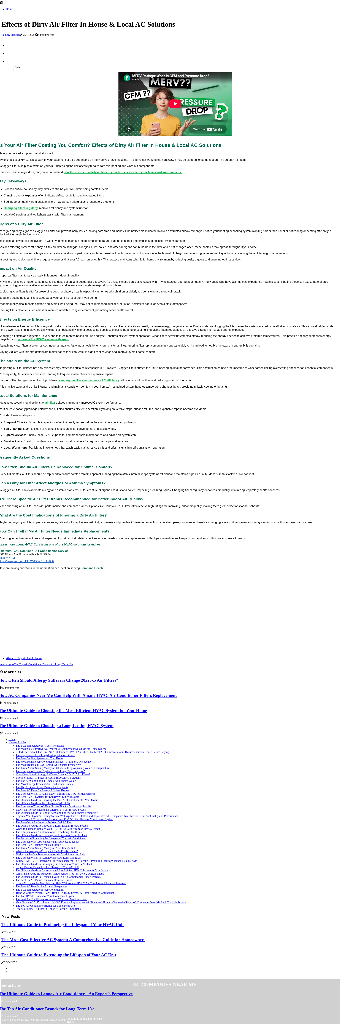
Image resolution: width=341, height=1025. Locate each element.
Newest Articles (17, 742)
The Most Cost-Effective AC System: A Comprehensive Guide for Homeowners (61, 748)
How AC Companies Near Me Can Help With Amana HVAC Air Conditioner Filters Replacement (71, 883)
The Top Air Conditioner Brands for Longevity (42, 787)
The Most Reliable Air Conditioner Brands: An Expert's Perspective (53, 761)
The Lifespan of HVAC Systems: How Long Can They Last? (50, 771)
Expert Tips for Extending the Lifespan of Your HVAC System (51, 809)
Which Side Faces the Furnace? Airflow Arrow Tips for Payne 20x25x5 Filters (60, 873)
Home (9, 8)
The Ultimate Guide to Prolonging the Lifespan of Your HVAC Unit (54, 864)
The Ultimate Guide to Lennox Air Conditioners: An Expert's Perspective (57, 812)
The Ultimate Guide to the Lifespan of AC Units (43, 803)
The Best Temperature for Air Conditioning (40, 889)
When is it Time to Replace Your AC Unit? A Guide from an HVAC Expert (58, 828)
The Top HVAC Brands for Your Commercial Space (45, 896)
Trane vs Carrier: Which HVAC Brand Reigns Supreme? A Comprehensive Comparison (65, 892)
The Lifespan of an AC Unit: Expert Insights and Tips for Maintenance (55, 793)
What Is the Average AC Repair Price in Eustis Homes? (47, 851)
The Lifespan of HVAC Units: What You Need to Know (47, 841)
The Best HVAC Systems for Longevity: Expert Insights (47, 796)
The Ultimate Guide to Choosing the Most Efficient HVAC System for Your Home (62, 870)
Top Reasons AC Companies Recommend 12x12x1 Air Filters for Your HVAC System (64, 819)
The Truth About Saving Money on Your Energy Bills (46, 848)
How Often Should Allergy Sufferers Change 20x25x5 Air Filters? (53, 774)
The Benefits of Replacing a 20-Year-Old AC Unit (44, 822)
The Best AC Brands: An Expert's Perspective (41, 886)
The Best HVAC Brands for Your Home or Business (45, 880)
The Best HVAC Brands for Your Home (38, 844)
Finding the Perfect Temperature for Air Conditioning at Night (50, 854)
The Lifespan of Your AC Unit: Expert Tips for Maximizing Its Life (53, 806)
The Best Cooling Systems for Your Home (39, 758)
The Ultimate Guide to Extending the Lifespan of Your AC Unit (51, 835)
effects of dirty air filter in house (24, 658)
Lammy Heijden (10, 34)
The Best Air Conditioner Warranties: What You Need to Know (51, 899)
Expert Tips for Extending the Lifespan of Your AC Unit (47, 867)
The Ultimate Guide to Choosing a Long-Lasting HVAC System (52, 825)
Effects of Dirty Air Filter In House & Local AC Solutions (48, 777)
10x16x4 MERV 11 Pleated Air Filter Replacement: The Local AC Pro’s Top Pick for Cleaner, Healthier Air (76, 860)
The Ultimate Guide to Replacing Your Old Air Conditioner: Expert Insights (58, 876)
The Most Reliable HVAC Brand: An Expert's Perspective (48, 764)
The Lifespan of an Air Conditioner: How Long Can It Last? (49, 832)
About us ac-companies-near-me (84, 1018)
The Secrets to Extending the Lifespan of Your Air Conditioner (51, 838)
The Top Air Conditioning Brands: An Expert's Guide (46, 780)
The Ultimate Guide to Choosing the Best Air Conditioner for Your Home (57, 800)
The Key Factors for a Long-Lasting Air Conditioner (45, 755)
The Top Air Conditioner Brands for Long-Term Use (45, 905)
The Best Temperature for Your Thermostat (40, 745)
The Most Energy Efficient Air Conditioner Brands (44, 784)
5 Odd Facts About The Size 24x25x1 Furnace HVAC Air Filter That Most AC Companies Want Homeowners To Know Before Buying (92, 752)
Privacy (70, 1021)
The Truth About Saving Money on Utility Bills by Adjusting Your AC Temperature (62, 768)
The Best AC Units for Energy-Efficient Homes (42, 790)
